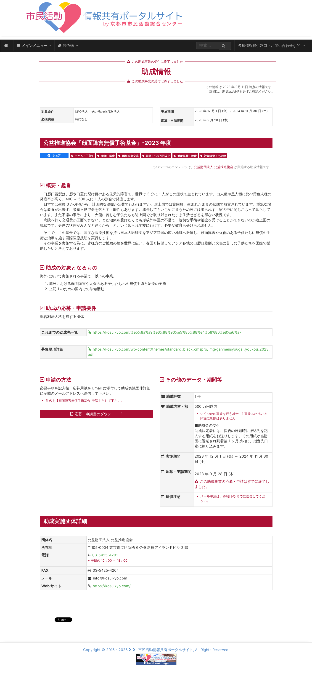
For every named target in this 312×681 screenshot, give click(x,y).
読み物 (68, 45)
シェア (56, 155)
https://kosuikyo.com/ (112, 586)
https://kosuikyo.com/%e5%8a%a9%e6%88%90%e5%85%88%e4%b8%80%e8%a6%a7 (167, 332)
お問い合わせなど (269, 45)
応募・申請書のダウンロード (98, 414)
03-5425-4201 (105, 555)
